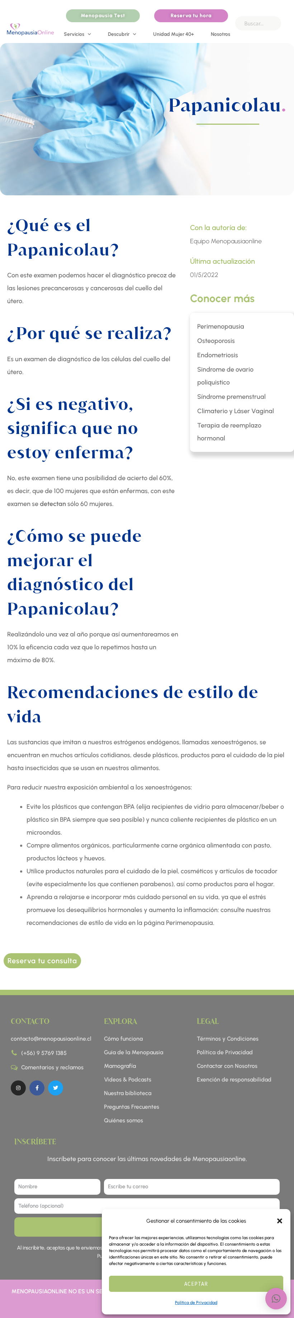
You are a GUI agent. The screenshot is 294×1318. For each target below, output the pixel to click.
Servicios (74, 34)
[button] (279, 1220)
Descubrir (118, 34)
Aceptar (196, 1283)
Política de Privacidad (196, 1302)
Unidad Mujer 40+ (173, 34)
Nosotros (220, 34)
